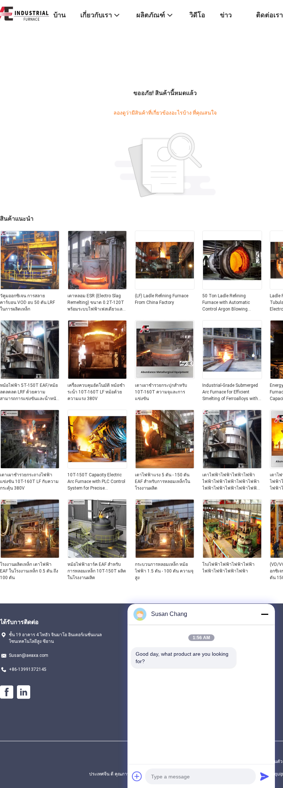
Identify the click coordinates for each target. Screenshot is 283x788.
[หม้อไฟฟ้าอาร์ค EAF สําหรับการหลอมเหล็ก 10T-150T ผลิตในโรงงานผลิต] (97, 556)
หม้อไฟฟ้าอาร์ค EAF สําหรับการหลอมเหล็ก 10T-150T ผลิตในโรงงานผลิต (96, 571)
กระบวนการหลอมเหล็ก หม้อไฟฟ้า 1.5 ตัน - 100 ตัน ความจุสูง (164, 571)
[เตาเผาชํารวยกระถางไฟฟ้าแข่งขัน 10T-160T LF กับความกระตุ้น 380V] (29, 466)
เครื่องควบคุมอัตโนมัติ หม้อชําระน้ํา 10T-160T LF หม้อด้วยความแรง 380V (96, 392)
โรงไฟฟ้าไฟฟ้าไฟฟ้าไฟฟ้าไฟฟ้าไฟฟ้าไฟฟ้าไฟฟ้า (228, 568)
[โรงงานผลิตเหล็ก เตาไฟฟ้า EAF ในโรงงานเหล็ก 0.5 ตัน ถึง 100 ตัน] (29, 556)
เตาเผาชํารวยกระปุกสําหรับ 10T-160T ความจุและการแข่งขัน (161, 392)
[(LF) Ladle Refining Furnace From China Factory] (164, 287)
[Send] (264, 776)
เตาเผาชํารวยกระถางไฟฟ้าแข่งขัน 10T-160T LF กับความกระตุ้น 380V (29, 481)
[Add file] (137, 776)
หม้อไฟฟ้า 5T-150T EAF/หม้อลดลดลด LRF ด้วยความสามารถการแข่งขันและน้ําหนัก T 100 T (29, 392)
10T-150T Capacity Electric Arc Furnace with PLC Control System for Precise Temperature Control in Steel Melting (96, 481)
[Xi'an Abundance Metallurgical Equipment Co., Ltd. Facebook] (6, 692)
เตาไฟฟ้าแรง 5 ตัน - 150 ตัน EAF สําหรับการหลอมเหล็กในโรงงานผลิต (162, 481)
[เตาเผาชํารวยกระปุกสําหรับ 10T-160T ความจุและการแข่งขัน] (164, 377)
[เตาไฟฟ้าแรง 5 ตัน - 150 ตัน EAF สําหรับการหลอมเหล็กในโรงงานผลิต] (164, 466)
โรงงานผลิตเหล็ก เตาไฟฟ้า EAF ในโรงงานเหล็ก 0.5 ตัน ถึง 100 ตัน (29, 571)
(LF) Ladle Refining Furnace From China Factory (161, 299)
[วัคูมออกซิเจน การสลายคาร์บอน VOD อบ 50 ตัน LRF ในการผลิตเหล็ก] (29, 287)
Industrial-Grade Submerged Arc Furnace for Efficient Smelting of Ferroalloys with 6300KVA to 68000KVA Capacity (230, 392)
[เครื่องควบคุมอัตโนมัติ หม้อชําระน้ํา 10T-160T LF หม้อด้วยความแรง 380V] (97, 377)
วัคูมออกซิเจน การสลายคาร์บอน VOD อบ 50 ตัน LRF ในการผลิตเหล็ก (27, 302)
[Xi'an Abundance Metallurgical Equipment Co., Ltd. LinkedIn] (23, 692)
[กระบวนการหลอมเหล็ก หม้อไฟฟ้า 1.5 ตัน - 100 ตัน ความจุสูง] (164, 556)
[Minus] (264, 614)
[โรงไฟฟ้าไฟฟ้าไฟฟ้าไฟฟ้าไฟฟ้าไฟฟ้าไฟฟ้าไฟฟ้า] (232, 556)
